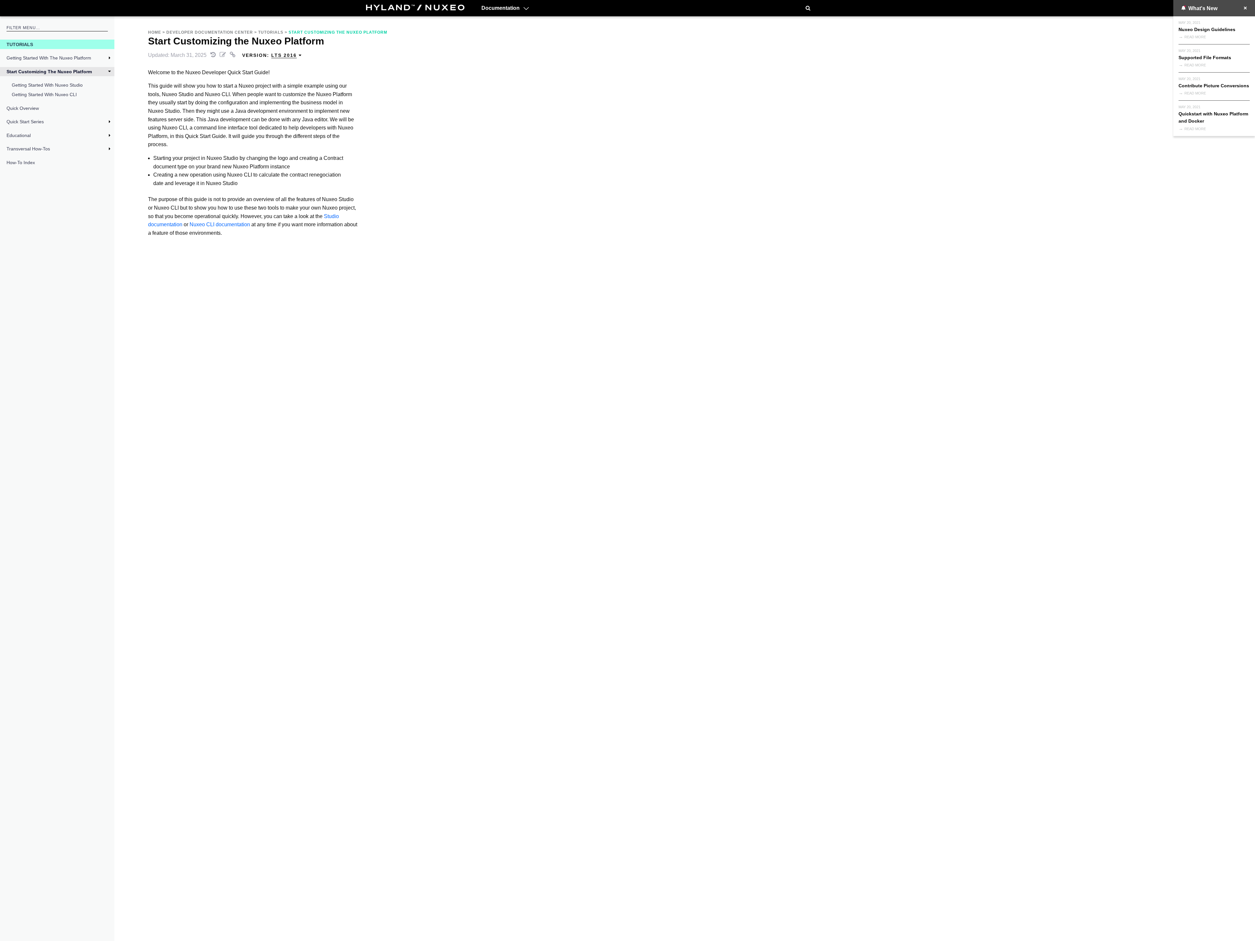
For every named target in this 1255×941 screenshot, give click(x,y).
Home (154, 32)
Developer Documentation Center (209, 32)
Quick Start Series (25, 121)
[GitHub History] (213, 55)
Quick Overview (23, 108)
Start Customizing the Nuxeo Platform (49, 71)
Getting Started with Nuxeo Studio (47, 85)
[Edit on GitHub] (223, 55)
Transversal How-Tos (28, 148)
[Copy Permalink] (233, 55)
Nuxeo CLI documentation (220, 224)
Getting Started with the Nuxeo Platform (49, 57)
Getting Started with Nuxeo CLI (44, 94)
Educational (19, 135)
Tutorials (20, 44)
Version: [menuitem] (269, 55)
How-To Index (21, 162)
